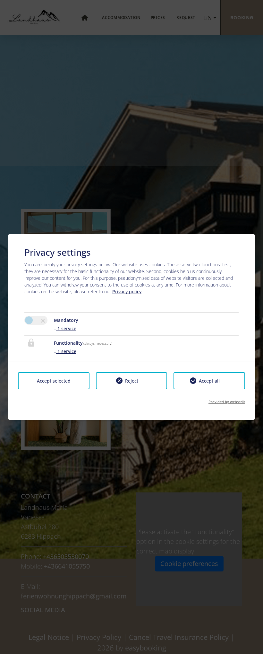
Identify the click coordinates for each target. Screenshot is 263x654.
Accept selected (54, 381)
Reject (131, 381)
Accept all (209, 381)
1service (65, 328)
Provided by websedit (226, 401)
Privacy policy (126, 291)
